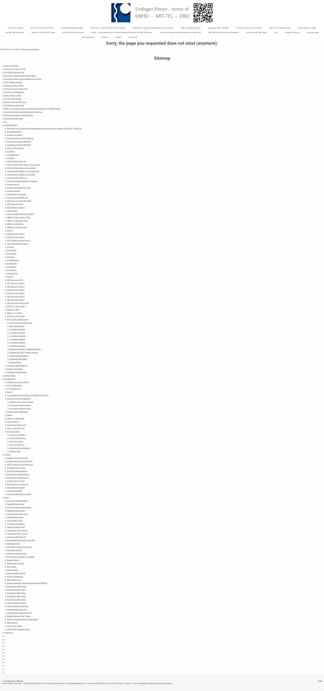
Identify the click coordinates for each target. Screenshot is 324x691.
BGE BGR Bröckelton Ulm (16, 161)
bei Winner (11, 151)
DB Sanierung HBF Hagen (16, 586)
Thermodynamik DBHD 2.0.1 (17, 178)
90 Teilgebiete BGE (14, 132)
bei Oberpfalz (12, 254)
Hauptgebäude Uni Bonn (16, 488)
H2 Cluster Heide (13, 432)
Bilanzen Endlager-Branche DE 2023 (20, 214)
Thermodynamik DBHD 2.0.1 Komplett (21, 175)
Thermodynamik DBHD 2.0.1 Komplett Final (23, 171)
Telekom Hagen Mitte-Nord (16, 553)
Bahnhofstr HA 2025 (14, 550)
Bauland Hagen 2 (13, 560)
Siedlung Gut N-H (13, 544)
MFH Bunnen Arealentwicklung (18, 474)
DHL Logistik (11, 567)
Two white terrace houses (16, 468)
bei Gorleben (11, 250)
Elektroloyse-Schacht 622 (16, 425)
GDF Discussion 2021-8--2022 (18, 303)
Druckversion (10, 681)
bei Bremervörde (13, 155)
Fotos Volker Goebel (14, 626)
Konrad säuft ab (13, 184)
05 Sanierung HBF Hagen (16, 600)
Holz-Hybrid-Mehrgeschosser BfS (19, 494)
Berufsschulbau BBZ (14, 491)
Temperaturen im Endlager (16, 194)
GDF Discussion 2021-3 (15, 287)
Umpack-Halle (12, 211)
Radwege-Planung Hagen (16, 511)
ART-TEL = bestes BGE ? (16, 306)
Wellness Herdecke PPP (16, 527)
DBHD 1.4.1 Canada (14, 313)
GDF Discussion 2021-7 (15, 300)
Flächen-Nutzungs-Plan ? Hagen (19, 616)
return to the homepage (30, 49)
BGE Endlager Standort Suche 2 (19, 240)
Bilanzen (10, 277)
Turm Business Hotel (14, 521)
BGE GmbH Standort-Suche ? (18, 320)
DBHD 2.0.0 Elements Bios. (17, 227)
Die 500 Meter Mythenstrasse (18, 478)
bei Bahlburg (11, 267)
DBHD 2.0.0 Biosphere (15, 224)
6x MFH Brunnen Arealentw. (17, 471)
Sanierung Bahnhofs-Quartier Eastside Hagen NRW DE (27, 583)
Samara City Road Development (19, 399)
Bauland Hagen (12, 570)
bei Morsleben (12, 264)
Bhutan (9, 415)
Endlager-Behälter (13, 191)
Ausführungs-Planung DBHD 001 (19, 142)
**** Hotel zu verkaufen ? (16, 524)
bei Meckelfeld (12, 273)
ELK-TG (10, 231)
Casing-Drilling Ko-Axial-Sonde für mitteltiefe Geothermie (27, 395)
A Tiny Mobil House (14, 389)
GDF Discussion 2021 (15, 280)
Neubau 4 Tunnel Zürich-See (17, 458)
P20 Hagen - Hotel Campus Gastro (19, 547)
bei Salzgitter (12, 270)
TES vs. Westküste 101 (16, 428)
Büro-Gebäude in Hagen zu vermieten (20, 557)
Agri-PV (10, 392)
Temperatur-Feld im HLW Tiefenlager (20, 138)
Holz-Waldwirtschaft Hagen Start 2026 (21, 540)
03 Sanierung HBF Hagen (16, 593)
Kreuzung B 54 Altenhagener (17, 501)
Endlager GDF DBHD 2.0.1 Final (19, 188)
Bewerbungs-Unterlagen (15, 563)
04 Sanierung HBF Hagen (16, 596)
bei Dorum (10, 257)
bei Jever (10, 247)
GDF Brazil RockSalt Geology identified (21, 168)
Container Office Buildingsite (17, 412)
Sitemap (20, 681)
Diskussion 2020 (13, 310)
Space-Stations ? (13, 422)
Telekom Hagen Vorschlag (16, 603)
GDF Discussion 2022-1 (15, 237)
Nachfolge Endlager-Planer (16, 372)
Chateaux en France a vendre (18, 382)
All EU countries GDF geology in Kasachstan (23, 165)
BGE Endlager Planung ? (16, 207)
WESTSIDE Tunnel (14, 580)
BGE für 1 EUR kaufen (15, 148)
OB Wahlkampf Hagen (15, 517)
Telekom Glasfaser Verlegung (17, 606)
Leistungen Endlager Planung (17, 244)
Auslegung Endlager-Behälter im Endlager (22, 181)
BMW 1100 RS (12, 623)
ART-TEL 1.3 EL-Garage (16, 316)
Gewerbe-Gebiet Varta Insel (17, 610)
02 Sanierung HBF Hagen (16, 590)
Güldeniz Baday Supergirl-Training (19, 613)
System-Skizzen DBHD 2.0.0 (17, 198)
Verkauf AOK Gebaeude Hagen (18, 629)
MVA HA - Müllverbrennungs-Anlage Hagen (22, 619)
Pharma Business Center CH (17, 484)
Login (320, 681)
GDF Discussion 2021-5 (15, 293)
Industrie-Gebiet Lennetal (16, 573)
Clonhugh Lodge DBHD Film (17, 366)
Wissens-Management (15, 577)
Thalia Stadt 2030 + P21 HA (17, 534)
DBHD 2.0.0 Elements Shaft (17, 221)
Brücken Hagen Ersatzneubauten (19, 507)
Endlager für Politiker (14, 135)
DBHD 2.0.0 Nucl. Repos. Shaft (18, 217)
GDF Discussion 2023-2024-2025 (19, 201)
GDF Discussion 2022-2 (15, 234)
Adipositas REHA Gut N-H (16, 537)
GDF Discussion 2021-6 (15, 296)
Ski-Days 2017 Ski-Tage (16, 481)
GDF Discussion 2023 (15, 204)
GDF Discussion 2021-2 (15, 283)
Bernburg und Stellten (15, 369)
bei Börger (10, 158)
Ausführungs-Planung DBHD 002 (19, 145)
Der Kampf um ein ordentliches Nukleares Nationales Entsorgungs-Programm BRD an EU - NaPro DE (44, 128)
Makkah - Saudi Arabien (15, 418)
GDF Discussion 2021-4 (15, 290)
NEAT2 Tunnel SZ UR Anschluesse (20, 465)
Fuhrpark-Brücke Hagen (15, 504)
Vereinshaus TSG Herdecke (17, 530)
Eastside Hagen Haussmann (17, 514)
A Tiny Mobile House (14, 385)
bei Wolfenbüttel (13, 260)
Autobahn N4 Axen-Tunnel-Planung (20, 461)
